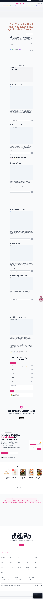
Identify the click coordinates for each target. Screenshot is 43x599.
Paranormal (11, 567)
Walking (20, 49)
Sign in (17, 454)
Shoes (2, 569)
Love (2, 565)
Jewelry (27, 564)
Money (19, 565)
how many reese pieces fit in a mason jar (28, 498)
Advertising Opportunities (5, 579)
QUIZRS (32, 50)
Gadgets (11, 562)
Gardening (19, 562)
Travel (11, 5)
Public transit (16, 49)
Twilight (19, 570)
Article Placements (31, 577)
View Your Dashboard (14, 452)
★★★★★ (40, 19)
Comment (12, 391)
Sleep (19, 569)
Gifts (15, 5)
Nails (26, 5)
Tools (2, 572)
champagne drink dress (34, 500)
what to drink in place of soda (10, 500)
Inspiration (11, 564)
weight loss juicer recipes (7, 502)
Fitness (2, 5)
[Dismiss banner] (32, 394)
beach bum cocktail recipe (29, 502)
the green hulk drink (16, 498)
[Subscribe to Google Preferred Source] (15, 395)
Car (10, 49)
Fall (16, 352)
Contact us (2, 577)
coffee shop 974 (38, 502)
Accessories (5, 5)
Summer (14, 352)
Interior (19, 564)
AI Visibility (16, 577)
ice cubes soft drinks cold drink (23, 500)
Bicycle (13, 49)
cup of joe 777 (9, 498)
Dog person (15, 158)
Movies (41, 5)
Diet (1, 560)
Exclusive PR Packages (18, 579)
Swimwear (36, 569)
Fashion (19, 560)
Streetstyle (27, 569)
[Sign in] (41, 3)
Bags (18, 557)
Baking (27, 557)
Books (38, 5)
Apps (10, 557)
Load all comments (13, 362)
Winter (18, 352)
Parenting (24, 5)
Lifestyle (36, 564)
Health (2, 564)
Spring (11, 352)
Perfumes (27, 567)
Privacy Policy (30, 579)
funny (2, 19)
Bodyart (32, 5)
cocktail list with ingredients (18, 502)
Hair (35, 562)
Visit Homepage (21, 544)
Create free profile (4, 452)
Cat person (11, 158)
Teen (34, 5)
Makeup (18, 5)
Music (35, 565)
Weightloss (36, 570)
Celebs (21, 5)
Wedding (29, 5)
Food (13, 5)
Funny (2, 562)
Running (8, 5)
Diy (36, 5)
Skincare (11, 569)
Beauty (36, 557)
